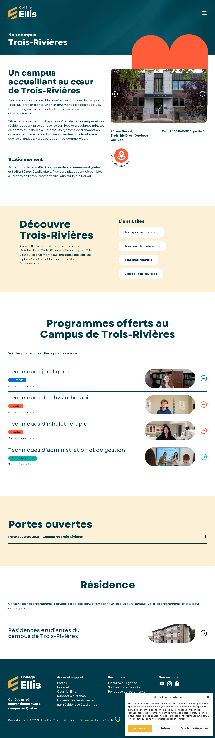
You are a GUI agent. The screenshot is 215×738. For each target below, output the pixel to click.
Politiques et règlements (126, 691)
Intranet (63, 687)
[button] (208, 697)
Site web (85, 720)
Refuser (166, 728)
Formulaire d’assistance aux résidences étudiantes (77, 702)
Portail (62, 683)
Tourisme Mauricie (138, 260)
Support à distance (71, 696)
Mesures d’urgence (122, 683)
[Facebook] (177, 685)
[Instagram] (170, 685)
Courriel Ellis (66, 691)
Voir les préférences (194, 728)
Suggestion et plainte (124, 687)
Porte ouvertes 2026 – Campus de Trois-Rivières (45, 537)
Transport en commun (141, 232)
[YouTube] (162, 685)
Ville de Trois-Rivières (140, 274)
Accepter (140, 728)
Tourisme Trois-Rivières (142, 246)
